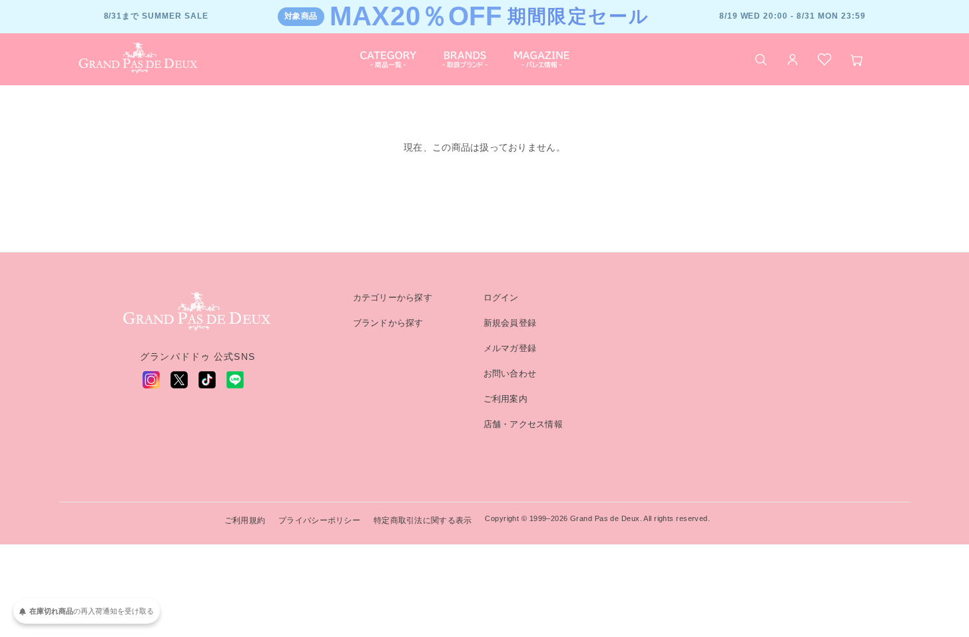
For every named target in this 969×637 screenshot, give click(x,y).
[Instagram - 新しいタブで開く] (151, 379)
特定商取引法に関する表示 (423, 520)
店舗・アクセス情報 (523, 424)
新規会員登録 (510, 323)
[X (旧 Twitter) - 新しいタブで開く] (179, 379)
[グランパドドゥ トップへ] (198, 312)
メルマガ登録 (510, 348)
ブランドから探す (388, 323)
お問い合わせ (510, 373)
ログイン (501, 298)
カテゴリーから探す (393, 298)
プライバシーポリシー (319, 520)
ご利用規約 (244, 520)
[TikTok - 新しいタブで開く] (207, 379)
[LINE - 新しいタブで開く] (235, 379)
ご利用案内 (505, 399)
